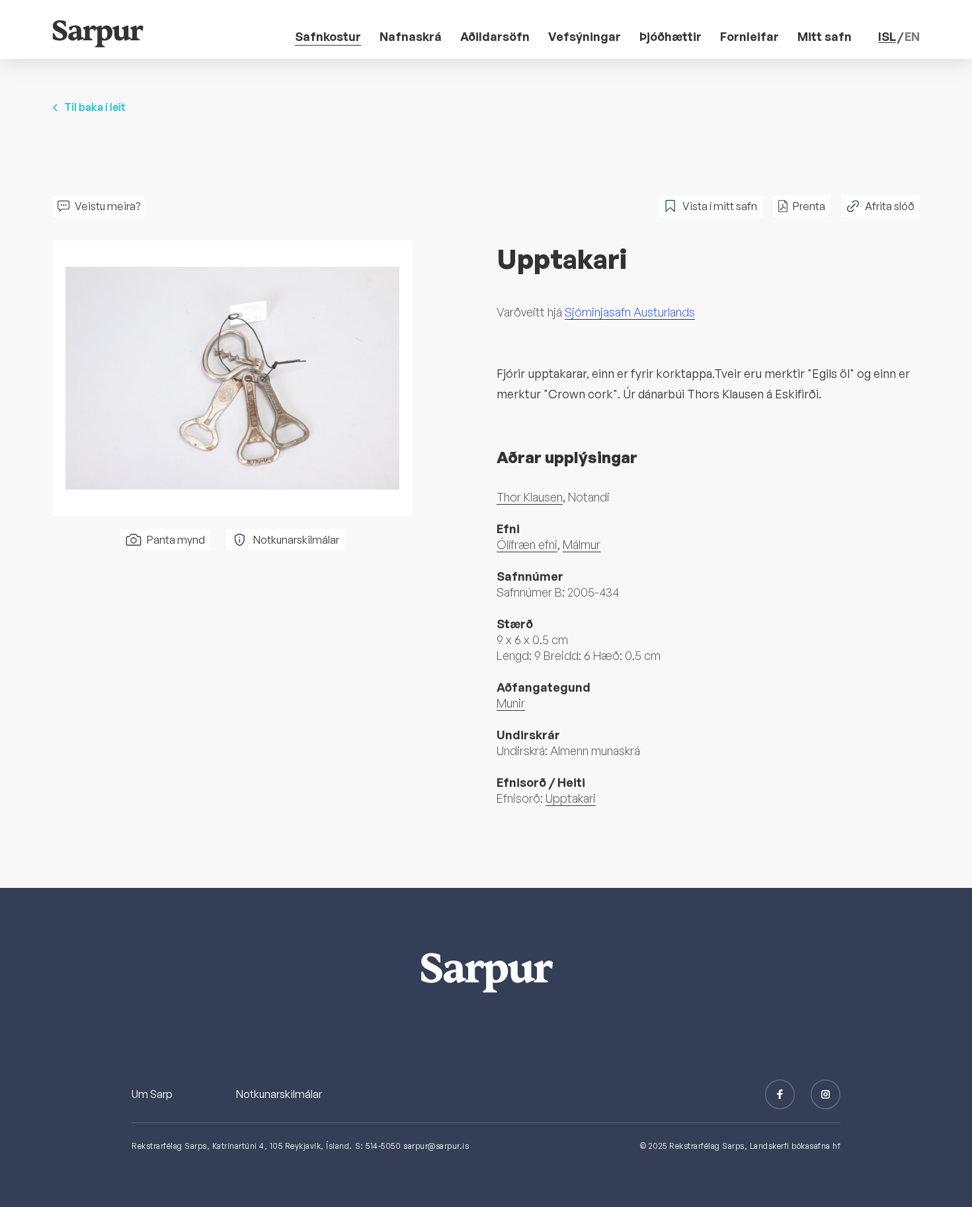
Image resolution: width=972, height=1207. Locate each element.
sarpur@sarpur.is (436, 1146)
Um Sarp (152, 1094)
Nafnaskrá (411, 36)
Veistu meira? (107, 206)
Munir (511, 703)
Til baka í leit (95, 107)
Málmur (581, 544)
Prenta (809, 206)
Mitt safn (824, 36)
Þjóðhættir (670, 36)
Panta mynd (176, 539)
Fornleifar (749, 36)
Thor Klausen (530, 497)
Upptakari (571, 798)
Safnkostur (328, 36)
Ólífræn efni (527, 544)
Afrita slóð (889, 206)
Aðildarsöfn (495, 36)
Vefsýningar (584, 36)
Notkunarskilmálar (296, 539)
